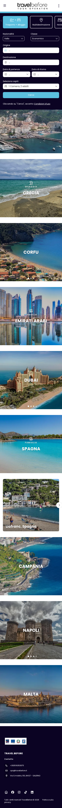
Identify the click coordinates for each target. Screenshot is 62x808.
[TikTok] (25, 792)
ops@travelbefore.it (18, 770)
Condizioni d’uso (42, 103)
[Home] (6, 792)
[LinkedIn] (32, 792)
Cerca (31, 94)
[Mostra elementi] (22, 38)
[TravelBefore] (15, 741)
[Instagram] (19, 792)
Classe (34, 34)
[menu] (59, 6)
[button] (1, 20)
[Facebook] (12, 792)
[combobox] (11, 38)
